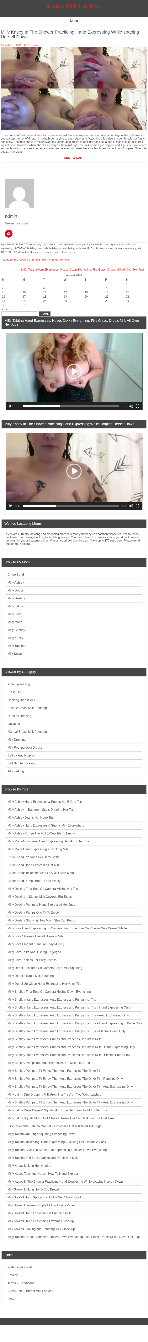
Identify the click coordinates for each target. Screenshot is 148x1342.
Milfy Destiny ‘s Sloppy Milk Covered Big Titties (40, 896)
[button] (74, 371)
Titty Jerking (16, 771)
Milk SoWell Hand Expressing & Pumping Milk (39, 1213)
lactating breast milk (37, 248)
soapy (133, 248)
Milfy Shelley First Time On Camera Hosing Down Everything (49, 991)
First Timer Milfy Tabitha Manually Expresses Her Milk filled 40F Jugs (54, 1126)
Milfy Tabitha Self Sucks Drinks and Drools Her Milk (43, 1157)
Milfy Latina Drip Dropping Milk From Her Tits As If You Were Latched (54, 1094)
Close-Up (14, 692)
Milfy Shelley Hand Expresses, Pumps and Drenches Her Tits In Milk (54, 1039)
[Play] (11, 406)
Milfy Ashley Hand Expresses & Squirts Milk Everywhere (46, 825)
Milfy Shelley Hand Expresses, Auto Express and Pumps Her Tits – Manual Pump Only (66, 1031)
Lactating (14, 723)
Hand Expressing (19, 716)
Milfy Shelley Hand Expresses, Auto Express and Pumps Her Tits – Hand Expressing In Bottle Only (75, 1023)
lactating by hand (58, 248)
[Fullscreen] (137, 406)
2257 (11, 1299)
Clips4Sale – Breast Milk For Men (30, 1291)
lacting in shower (77, 248)
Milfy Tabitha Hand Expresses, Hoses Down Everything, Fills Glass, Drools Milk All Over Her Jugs (83, 269)
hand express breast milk (117, 244)
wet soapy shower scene (63, 252)
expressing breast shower (67, 244)
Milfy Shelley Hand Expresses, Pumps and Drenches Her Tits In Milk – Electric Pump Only (69, 1055)
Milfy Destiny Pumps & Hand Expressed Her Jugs (41, 904)
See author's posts (16, 223)
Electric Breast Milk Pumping (27, 708)
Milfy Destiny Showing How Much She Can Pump (41, 920)
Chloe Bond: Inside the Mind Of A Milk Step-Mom (41, 873)
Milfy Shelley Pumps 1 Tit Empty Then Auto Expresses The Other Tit (54, 1070)
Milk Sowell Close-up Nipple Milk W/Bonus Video (41, 1205)
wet (24, 252)
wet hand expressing (38, 252)
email (136, 540)
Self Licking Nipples (21, 755)
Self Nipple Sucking (21, 763)
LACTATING (19, 248)
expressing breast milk (41, 244)
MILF (89, 248)
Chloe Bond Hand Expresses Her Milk (34, 865)
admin (11, 216)
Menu (74, 20)
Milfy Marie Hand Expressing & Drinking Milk (38, 849)
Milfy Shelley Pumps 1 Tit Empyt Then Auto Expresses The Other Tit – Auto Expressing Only (70, 1086)
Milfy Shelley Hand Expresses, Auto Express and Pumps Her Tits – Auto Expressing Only (68, 1015)
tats (139, 248)
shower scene (121, 248)
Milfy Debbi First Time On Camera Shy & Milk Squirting (45, 968)
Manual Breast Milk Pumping (27, 731)
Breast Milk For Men (74, 5)
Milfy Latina (15, 606)
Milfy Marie (15, 622)
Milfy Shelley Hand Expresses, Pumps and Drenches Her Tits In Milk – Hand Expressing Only (71, 1047)
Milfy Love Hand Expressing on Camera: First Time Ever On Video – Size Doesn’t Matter (68, 928)
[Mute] (131, 406)
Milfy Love (14, 614)
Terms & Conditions (21, 1283)
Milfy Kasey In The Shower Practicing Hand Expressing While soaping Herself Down (65, 1181)
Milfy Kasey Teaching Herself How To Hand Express (36, 259)
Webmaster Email (20, 1267)
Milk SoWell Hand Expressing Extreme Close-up (41, 1221)
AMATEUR (12, 244)
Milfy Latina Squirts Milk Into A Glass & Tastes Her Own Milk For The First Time (61, 1118)
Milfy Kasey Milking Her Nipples (29, 1165)
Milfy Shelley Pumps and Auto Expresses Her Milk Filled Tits (49, 1062)
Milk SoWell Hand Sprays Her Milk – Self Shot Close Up (46, 1197)
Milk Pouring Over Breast (25, 747)
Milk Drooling (17, 739)
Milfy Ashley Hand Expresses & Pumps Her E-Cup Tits (45, 801)
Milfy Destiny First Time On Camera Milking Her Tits (43, 888)
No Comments (31, 45)
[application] (74, 371)
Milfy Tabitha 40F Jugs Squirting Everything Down (42, 1134)
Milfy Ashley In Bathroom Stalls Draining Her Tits (41, 809)
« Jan (5, 309)
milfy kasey (98, 248)
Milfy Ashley (16, 582)
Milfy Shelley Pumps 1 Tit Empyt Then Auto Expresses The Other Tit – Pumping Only (65, 1078)
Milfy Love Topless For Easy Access (32, 960)
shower (109, 248)
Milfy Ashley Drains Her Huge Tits (30, 817)
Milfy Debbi (15, 590)
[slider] (71, 406)
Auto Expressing (19, 684)
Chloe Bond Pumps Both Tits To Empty (34, 881)
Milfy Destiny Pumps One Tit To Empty (34, 912)
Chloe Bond (16, 574)
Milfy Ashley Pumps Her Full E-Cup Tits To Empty (41, 833)
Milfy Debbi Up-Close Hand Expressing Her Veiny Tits (44, 983)
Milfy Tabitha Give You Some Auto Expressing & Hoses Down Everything (57, 1150)
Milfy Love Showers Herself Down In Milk (35, 936)
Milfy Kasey (15, 638)
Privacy (13, 1275)
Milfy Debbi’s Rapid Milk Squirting (31, 975)
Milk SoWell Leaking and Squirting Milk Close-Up (41, 1229)
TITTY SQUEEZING (11, 252)
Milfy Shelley (16, 630)
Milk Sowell (15, 653)
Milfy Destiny (16, 598)
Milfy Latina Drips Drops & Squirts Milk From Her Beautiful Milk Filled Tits (57, 1110)
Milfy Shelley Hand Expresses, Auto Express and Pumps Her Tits (52, 999)
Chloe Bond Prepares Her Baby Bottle (34, 857)
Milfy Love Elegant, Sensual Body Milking (36, 944)
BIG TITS (23, 244)
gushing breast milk (92, 244)
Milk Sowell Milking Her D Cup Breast (33, 1189)
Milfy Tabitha (16, 645)
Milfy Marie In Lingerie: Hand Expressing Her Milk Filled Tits (48, 841)
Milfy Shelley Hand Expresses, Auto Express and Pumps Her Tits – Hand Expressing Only (69, 1007)
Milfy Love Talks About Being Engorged (34, 952)
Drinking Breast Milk (21, 700)
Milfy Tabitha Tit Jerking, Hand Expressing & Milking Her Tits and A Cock (57, 1142)
